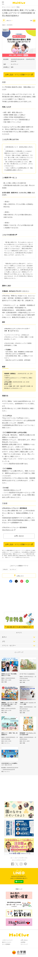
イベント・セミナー (9, 645)
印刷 (31, 20)
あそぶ (4, 637)
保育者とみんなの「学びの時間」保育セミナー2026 (9, 674)
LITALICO (5, 569)
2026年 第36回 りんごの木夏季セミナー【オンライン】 (9, 764)
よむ (3, 641)
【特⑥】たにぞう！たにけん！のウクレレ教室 (28, 703)
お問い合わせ (19, 536)
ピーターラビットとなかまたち (27, 674)
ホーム (3, 7)
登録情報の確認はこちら (11, 490)
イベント (8, 7)
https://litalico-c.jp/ (8, 530)
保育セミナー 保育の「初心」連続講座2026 (9, 733)
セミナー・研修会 (16, 7)
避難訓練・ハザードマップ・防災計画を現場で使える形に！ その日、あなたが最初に (9, 704)
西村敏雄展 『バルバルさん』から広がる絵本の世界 (28, 733)
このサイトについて (7, 940)
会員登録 (23, 942)
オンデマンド (13, 569)
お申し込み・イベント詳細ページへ (18, 75)
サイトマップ (24, 944)
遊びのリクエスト (6, 942)
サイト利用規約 (6, 944)
